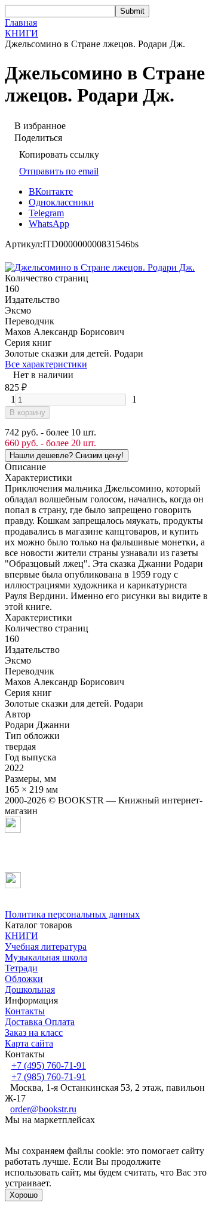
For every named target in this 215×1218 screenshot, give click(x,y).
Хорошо (24, 1195)
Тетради (21, 968)
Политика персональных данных (72, 914)
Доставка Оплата (40, 1022)
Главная (21, 22)
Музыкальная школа (46, 957)
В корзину (27, 412)
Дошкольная (30, 989)
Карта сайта (29, 1043)
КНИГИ (21, 33)
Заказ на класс (34, 1032)
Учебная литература (46, 946)
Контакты (25, 1011)
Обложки (24, 979)
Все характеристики (46, 364)
